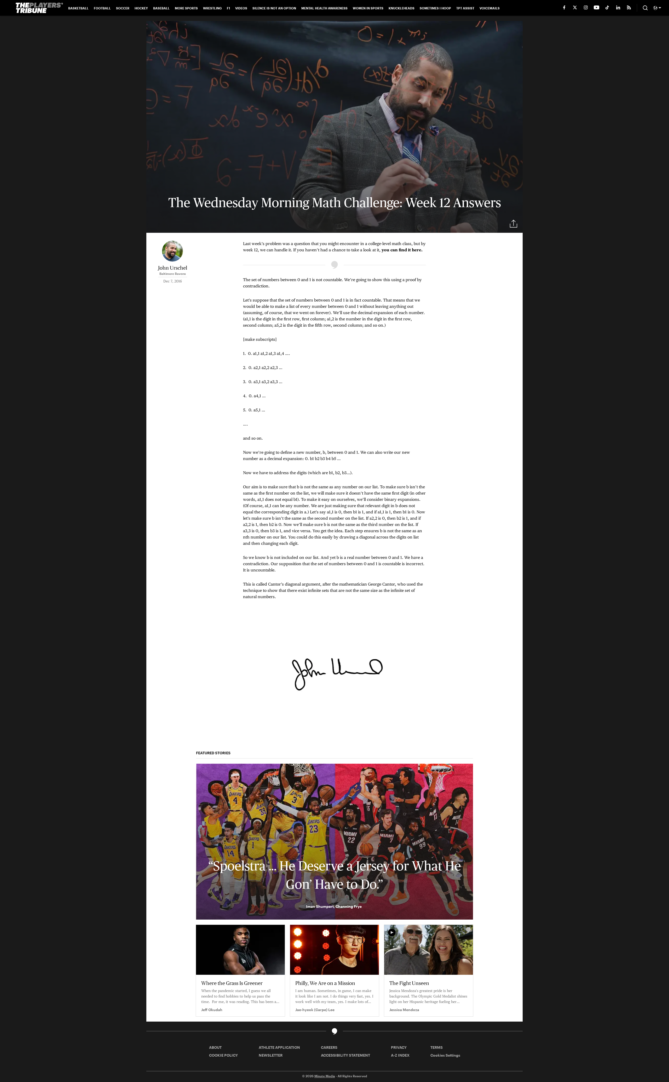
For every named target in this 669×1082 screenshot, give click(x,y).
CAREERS (329, 1047)
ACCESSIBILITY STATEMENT (345, 1055)
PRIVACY (399, 1047)
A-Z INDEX (400, 1055)
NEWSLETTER (270, 1055)
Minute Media (324, 1076)
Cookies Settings (445, 1055)
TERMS (436, 1047)
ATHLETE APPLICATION (279, 1047)
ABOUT (215, 1047)
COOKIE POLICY (223, 1055)
